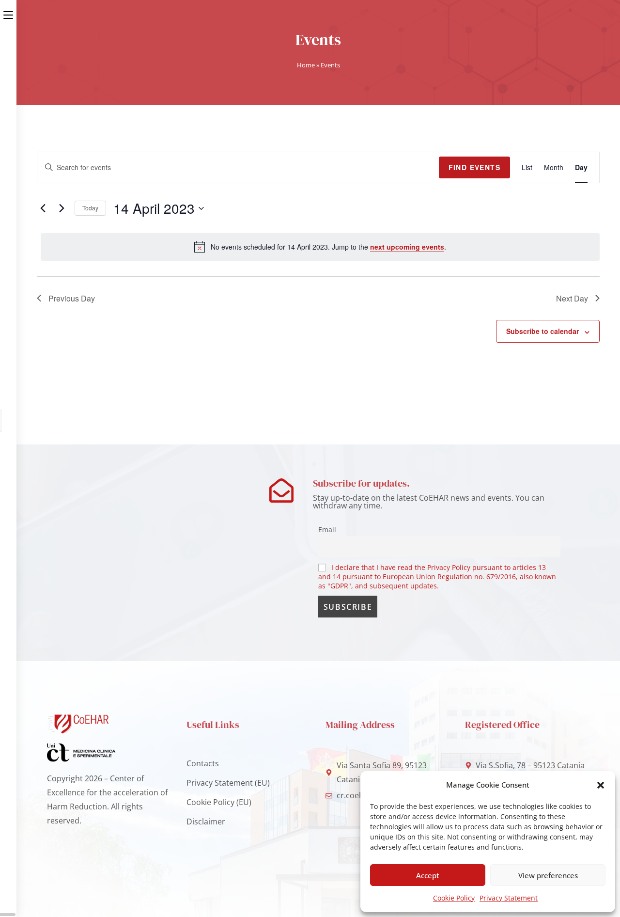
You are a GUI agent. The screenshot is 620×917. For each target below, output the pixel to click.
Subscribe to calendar (542, 331)
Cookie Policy (454, 897)
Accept (427, 875)
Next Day (572, 298)
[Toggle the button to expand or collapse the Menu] (8, 13)
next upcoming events (407, 247)
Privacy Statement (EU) (228, 783)
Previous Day (71, 298)
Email (327, 529)
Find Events (474, 167)
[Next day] (61, 208)
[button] (600, 785)
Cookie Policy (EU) (218, 802)
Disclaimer (205, 821)
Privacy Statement (509, 897)
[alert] (320, 246)
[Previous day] (42, 208)
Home (306, 65)
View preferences (548, 875)
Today (90, 208)
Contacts (202, 763)
